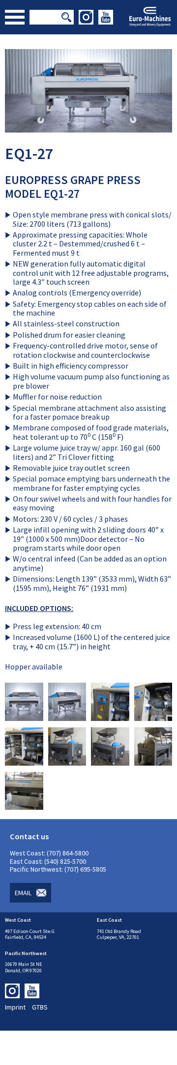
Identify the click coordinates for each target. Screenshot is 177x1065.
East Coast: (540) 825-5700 (48, 861)
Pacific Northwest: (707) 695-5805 (58, 869)
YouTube (105, 17)
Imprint (15, 1007)
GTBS (40, 1007)
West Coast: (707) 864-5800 (49, 853)
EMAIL (23, 892)
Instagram (86, 17)
